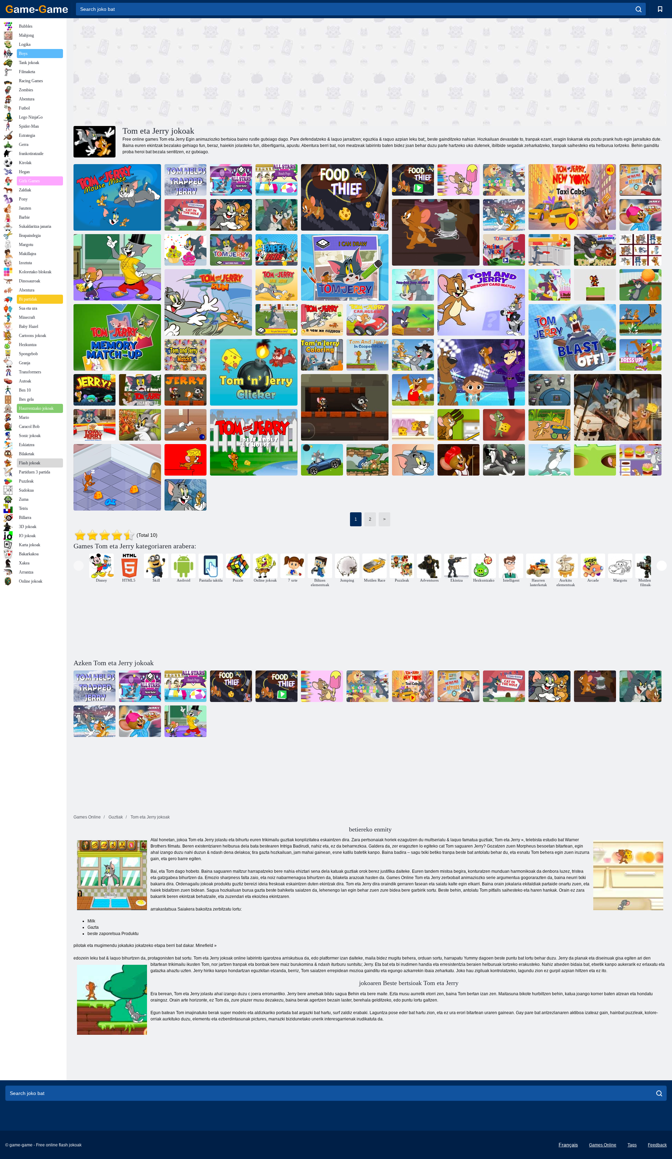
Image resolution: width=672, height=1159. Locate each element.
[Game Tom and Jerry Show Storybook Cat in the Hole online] (185, 215)
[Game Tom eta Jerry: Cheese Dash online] (435, 232)
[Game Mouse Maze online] (504, 425)
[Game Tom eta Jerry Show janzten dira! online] (641, 355)
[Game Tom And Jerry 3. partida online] (413, 285)
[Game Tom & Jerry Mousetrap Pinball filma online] (94, 425)
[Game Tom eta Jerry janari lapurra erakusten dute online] (344, 197)
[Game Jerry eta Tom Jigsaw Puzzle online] (276, 215)
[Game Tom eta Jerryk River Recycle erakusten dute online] (641, 320)
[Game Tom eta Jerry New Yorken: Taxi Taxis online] (572, 197)
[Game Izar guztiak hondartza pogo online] (276, 180)
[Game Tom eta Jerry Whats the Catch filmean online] (322, 320)
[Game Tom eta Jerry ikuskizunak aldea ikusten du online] (504, 180)
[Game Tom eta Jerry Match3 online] (185, 355)
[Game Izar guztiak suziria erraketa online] (231, 180)
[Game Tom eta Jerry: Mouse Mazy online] (117, 197)
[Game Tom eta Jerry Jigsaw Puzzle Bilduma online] (140, 425)
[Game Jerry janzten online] (641, 215)
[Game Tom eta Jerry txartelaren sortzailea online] (549, 285)
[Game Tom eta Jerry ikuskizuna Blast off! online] (572, 337)
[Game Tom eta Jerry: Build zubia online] (458, 425)
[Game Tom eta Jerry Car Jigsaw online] (367, 320)
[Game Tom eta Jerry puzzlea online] (140, 390)
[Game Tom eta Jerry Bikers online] (413, 460)
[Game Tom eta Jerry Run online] (208, 302)
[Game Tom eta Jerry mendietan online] (185, 495)
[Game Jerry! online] (94, 390)
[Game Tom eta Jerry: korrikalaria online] (504, 215)
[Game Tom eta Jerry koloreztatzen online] (322, 355)
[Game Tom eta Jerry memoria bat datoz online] (117, 337)
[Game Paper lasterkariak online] (276, 250)
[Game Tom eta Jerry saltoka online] (595, 285)
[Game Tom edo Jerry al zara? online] (276, 320)
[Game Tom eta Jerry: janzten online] (413, 390)
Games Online (602, 1145)
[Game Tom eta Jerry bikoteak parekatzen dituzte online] (231, 250)
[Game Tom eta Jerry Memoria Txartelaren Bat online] (481, 302)
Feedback (657, 1145)
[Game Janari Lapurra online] (413, 180)
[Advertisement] (222, 71)
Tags (632, 1145)
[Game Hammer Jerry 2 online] (595, 460)
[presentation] (79, 566)
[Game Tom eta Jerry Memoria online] (641, 250)
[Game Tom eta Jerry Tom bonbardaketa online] (322, 460)
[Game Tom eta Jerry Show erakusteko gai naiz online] (344, 267)
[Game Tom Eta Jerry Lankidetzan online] (367, 355)
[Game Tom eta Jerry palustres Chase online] (504, 460)
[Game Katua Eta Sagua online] (413, 320)
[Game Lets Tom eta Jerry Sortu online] (185, 250)
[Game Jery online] (185, 390)
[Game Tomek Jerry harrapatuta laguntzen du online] (185, 180)
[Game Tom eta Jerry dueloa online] (618, 407)
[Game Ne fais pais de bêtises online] (641, 180)
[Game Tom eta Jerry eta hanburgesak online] (641, 460)
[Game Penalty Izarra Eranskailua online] (481, 372)
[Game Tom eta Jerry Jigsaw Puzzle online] (231, 215)
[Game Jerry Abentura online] (344, 407)
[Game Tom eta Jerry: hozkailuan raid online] (413, 425)
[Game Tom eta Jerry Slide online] (413, 355)
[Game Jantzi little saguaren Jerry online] (458, 460)
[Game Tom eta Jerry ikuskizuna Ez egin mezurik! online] (549, 250)
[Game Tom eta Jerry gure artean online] (549, 390)
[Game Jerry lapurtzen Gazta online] (367, 460)
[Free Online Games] (36, 9)
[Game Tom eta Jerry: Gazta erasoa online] (549, 425)
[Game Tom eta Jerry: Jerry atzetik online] (504, 250)
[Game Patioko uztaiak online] (641, 285)
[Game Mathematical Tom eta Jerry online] (185, 425)
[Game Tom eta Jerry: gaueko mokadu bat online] (117, 477)
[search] (638, 9)
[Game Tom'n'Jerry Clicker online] (254, 372)
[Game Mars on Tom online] (549, 460)
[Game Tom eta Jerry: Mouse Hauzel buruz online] (254, 442)
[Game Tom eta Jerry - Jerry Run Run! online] (185, 460)
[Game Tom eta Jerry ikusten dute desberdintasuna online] (595, 250)
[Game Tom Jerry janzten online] (117, 267)
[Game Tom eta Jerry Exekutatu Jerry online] (276, 285)
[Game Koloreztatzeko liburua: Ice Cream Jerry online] (458, 180)
